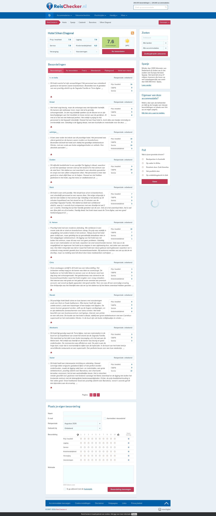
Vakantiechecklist (82, 15)
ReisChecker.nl (52, 22)
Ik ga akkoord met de (79, 489)
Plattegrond (109, 71)
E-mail (50, 418)
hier (115, 514)
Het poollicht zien (153, 171)
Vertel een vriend (124, 71)
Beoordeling (52, 434)
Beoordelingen (56, 71)
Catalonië (82, 22)
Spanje (72, 22)
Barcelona (92, 22)
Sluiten (134, 514)
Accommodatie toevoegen (59, 503)
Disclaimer (99, 503)
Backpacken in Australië (155, 159)
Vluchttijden (99, 15)
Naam (50, 413)
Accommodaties (63, 15)
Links (124, 503)
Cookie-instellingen (82, 503)
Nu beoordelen (118, 51)
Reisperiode (52, 423)
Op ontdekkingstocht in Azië (157, 175)
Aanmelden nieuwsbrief (116, 418)
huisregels (88, 489)
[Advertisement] (154, 131)
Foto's (84, 71)
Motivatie (51, 467)
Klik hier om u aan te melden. (153, 113)
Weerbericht (95, 71)
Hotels (64, 22)
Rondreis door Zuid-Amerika (157, 167)
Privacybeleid (136, 503)
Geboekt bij (52, 428)
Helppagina (113, 503)
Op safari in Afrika (153, 163)
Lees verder (146, 85)
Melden (51, 97)
